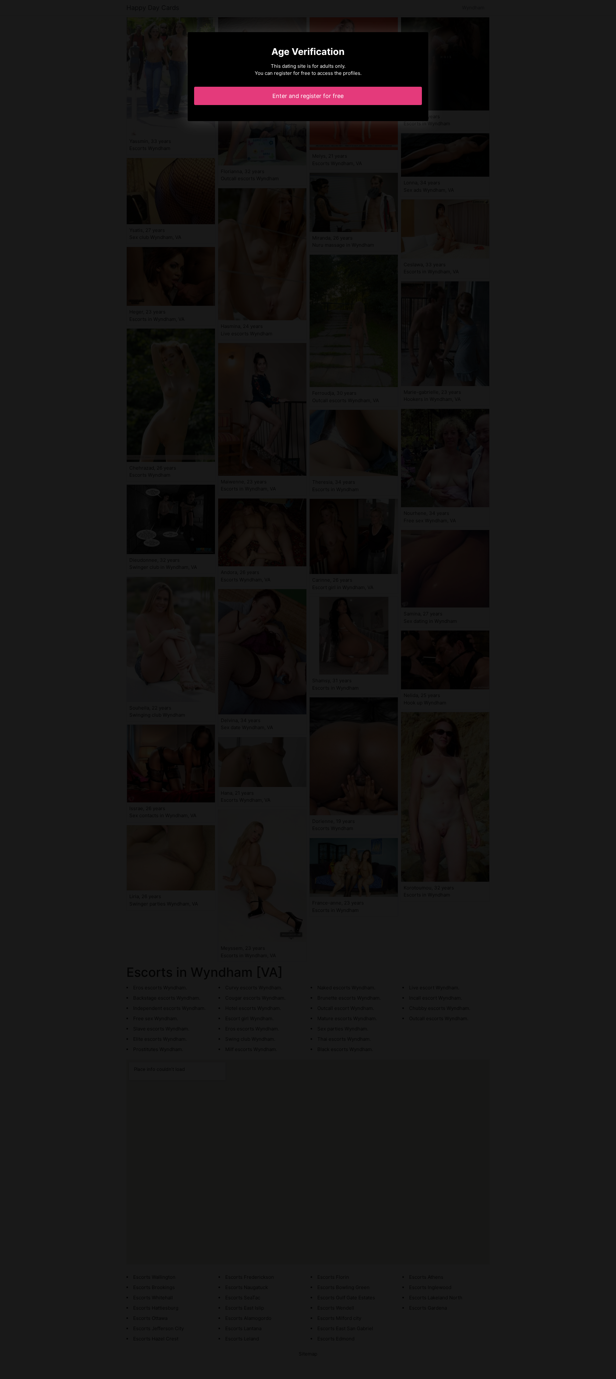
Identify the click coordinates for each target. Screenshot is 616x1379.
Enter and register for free (308, 96)
